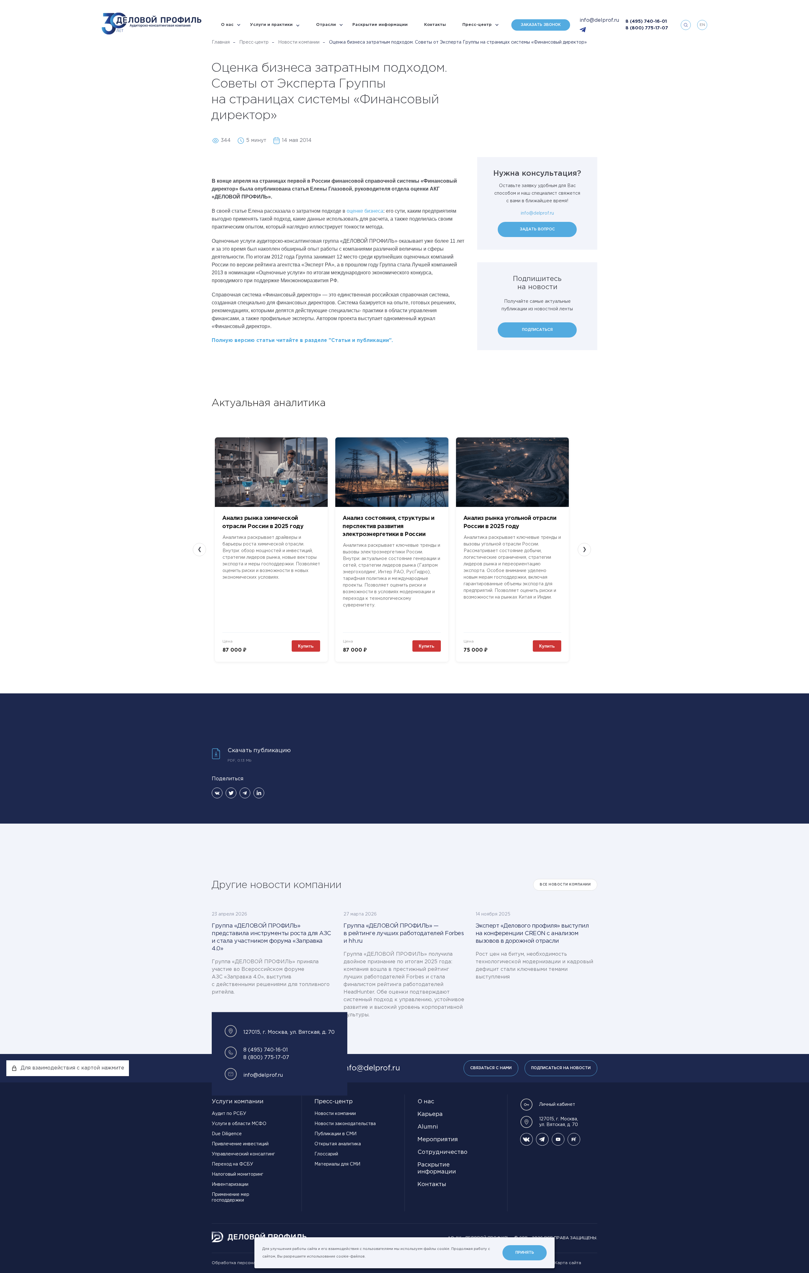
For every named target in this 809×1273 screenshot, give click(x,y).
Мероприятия (437, 1139)
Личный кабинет (557, 1104)
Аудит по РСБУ (229, 1114)
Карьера (430, 1114)
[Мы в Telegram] (542, 1139)
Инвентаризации (230, 1184)
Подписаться (537, 330)
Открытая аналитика (337, 1144)
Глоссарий (326, 1154)
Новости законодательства (345, 1124)
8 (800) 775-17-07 (646, 28)
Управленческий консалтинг (243, 1154)
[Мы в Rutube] (574, 1139)
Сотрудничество (442, 1152)
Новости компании (298, 42)
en (702, 25)
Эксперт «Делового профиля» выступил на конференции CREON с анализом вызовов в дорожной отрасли (532, 933)
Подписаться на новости (561, 1068)
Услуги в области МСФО (239, 1124)
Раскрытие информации (380, 25)
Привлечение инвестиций (240, 1144)
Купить (306, 646)
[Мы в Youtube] (558, 1139)
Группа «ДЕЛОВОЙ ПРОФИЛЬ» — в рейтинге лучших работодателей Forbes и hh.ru (404, 933)
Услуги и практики (271, 25)
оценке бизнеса (365, 211)
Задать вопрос (537, 229)
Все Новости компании (565, 884)
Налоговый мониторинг (237, 1174)
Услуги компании (238, 1101)
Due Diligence (227, 1134)
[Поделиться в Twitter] (231, 793)
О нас (227, 25)
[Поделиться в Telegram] (245, 793)
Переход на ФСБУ (232, 1164)
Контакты (435, 25)
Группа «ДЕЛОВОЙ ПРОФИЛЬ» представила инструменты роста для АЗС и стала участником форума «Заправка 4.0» (271, 937)
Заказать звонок (541, 25)
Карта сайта (568, 1263)
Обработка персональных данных (248, 1263)
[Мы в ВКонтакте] (526, 1139)
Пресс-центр (477, 25)
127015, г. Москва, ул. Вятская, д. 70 (558, 1122)
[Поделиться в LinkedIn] (258, 793)
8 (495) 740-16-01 (646, 21)
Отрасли (326, 25)
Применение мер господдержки (230, 1197)
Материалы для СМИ (337, 1164)
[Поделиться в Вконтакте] (217, 793)
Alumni (427, 1127)
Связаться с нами (491, 1068)
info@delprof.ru (599, 20)
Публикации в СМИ (335, 1134)
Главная (221, 42)
